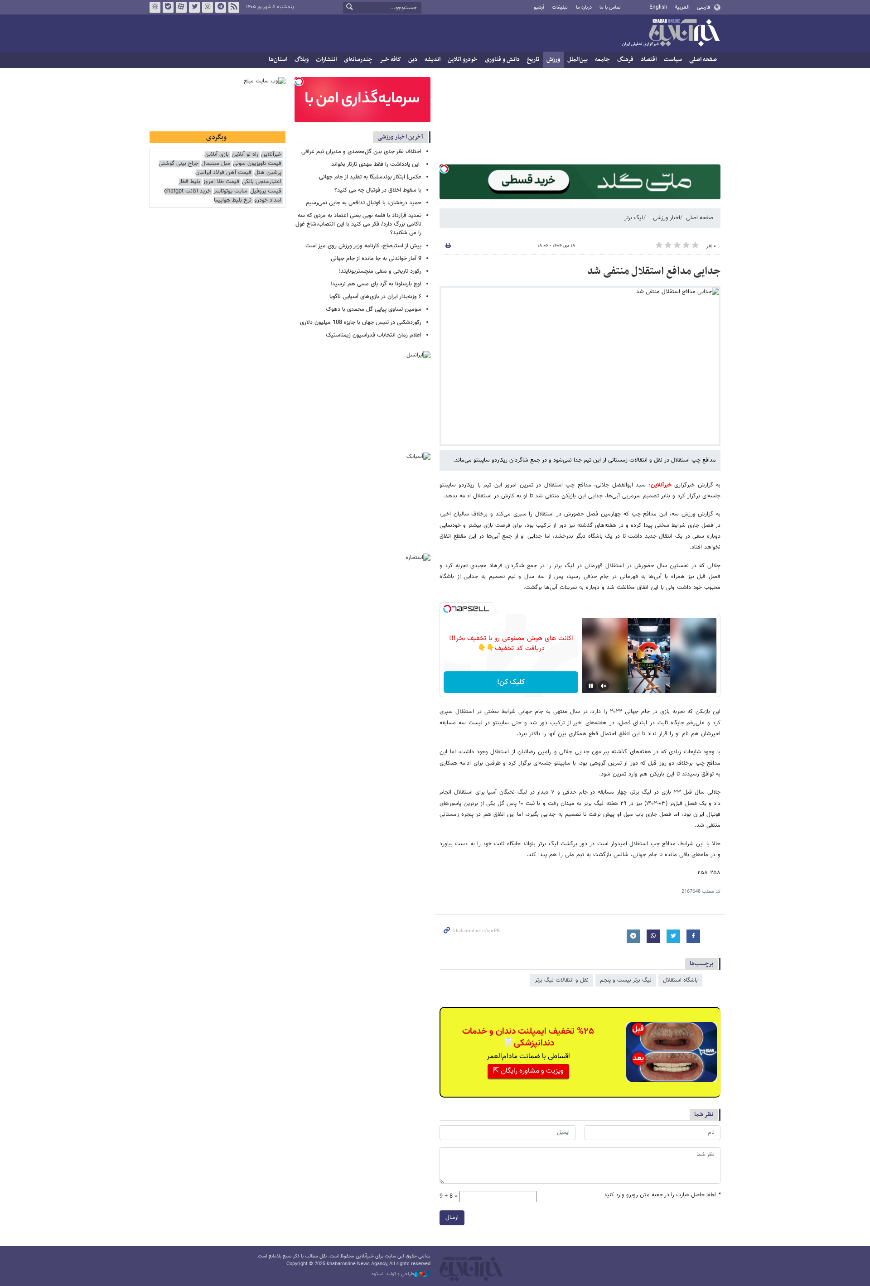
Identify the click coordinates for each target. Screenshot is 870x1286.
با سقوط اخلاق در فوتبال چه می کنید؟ (377, 190)
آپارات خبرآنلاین (181, 7)
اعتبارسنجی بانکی (261, 182)
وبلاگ (302, 59)
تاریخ (533, 59)
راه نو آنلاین (245, 154)
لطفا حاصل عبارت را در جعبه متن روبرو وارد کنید (662, 1195)
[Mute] (603, 685)
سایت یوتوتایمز (230, 191)
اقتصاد (649, 59)
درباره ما (584, 7)
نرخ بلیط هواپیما (232, 200)
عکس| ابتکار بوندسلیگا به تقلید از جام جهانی (370, 177)
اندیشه (432, 59)
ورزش (553, 59)
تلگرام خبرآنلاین (220, 7)
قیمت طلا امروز (221, 182)
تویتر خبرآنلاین (194, 7)
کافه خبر (390, 59)
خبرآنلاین (670, 33)
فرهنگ (625, 59)
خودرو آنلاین (463, 59)
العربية (682, 7)
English (658, 7)
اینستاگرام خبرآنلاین (207, 7)
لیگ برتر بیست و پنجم (626, 980)
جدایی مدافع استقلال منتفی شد (653, 271)
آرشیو (539, 7)
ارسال (452, 1217)
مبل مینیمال (215, 163)
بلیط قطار (189, 182)
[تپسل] (444, 168)
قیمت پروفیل (265, 191)
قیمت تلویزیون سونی (257, 163)
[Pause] (590, 685)
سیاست (673, 59)
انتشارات (326, 59)
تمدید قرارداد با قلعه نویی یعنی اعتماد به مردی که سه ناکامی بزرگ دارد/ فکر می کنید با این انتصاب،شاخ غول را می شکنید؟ (358, 224)
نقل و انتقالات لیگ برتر (562, 980)
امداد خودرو (267, 200)
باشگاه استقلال (680, 980)
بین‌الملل (577, 59)
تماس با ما (610, 7)
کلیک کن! (511, 682)
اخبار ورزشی (666, 217)
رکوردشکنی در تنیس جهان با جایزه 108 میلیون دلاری (360, 322)
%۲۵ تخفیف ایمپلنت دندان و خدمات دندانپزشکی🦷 (528, 1037)
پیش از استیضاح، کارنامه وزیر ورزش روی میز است (363, 245)
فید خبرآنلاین (233, 7)
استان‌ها (278, 59)
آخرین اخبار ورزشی (400, 137)
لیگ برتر (633, 217)
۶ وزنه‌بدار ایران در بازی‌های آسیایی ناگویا (375, 296)
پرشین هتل (267, 173)
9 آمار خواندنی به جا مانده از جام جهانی (376, 258)
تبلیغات (560, 7)
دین (412, 59)
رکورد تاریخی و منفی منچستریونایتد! (380, 271)
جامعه (602, 59)
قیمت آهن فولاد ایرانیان (223, 173)
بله (168, 7)
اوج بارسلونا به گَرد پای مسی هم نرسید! (375, 284)
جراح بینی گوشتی (178, 163)
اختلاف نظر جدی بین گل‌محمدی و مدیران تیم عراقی (361, 151)
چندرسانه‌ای (358, 59)
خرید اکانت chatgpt (187, 191)
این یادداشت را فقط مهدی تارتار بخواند (376, 164)
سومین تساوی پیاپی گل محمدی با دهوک (373, 309)
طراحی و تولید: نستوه (393, 1274)
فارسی (703, 7)
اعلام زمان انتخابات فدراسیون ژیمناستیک (373, 335)
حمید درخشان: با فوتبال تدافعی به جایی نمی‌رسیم (363, 202)
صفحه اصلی (703, 59)
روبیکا (155, 7)
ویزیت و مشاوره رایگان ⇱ (528, 1071)
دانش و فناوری (502, 59)
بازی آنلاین (216, 154)
